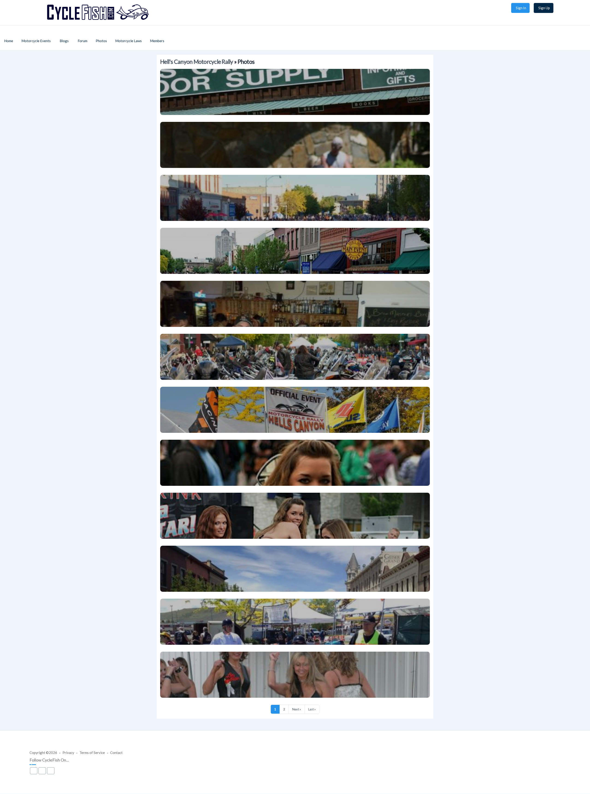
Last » (312, 709)
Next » (296, 709)
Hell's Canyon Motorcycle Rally (196, 61)
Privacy (68, 752)
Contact (116, 752)
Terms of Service (92, 752)
